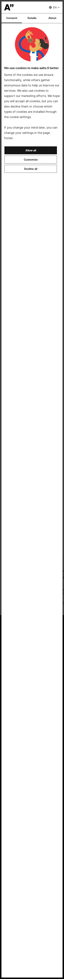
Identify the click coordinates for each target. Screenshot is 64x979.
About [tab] (52, 18)
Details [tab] (32, 18)
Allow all (30, 150)
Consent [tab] (11, 18)
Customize (31, 159)
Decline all (30, 168)
